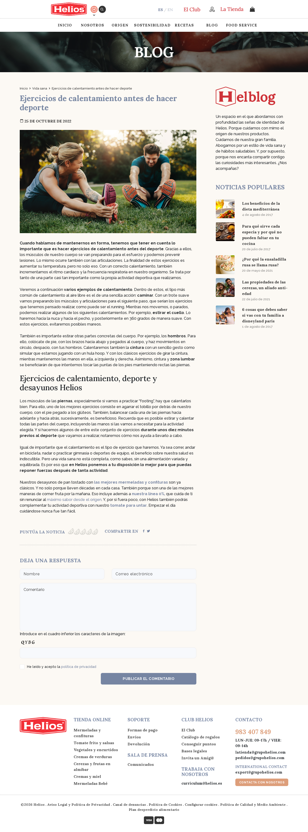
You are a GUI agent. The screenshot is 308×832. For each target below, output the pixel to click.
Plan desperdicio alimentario (154, 809)
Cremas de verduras (93, 756)
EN (170, 9)
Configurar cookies (201, 804)
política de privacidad (78, 667)
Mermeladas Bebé (91, 783)
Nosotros (92, 25)
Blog (212, 25)
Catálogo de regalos (200, 737)
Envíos (134, 737)
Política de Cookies (165, 804)
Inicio (65, 25)
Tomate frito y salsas (94, 742)
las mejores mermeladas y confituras (131, 482)
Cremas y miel (87, 776)
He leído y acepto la (61, 667)
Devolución (139, 744)
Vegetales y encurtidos (96, 749)
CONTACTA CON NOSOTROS (262, 782)
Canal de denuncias (129, 804)
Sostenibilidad (152, 25)
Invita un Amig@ (197, 757)
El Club (188, 730)
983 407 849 (253, 732)
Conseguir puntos (198, 744)
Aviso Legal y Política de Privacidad (78, 804)
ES (160, 9)
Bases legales (194, 751)
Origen (120, 25)
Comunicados (141, 764)
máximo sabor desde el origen (74, 499)
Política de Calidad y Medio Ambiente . (254, 804)
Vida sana (39, 88)
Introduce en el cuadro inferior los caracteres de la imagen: (72, 634)
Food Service (241, 25)
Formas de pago (143, 730)
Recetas (184, 25)
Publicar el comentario (148, 679)
